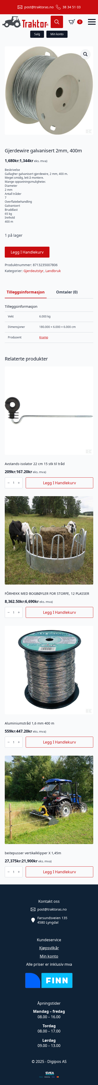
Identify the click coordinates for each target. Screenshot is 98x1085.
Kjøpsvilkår (49, 948)
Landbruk (53, 271)
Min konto (49, 956)
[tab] (26, 292)
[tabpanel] (49, 323)
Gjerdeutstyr (34, 271)
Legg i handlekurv (27, 252)
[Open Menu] (92, 22)
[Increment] (18, 483)
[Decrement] (8, 483)
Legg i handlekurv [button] (59, 482)
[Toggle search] (57, 22)
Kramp (43, 337)
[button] (85, 54)
